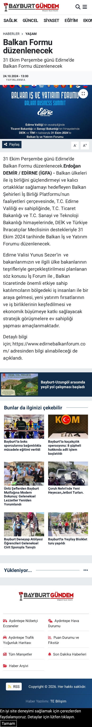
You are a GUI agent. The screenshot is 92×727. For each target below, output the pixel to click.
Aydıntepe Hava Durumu (63, 623)
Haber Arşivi (18, 666)
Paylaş (14, 144)
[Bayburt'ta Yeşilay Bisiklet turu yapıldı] (68, 524)
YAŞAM (31, 34)
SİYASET (51, 20)
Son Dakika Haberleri (69, 654)
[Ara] (77, 7)
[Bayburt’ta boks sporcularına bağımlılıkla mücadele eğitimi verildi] (24, 426)
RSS (16, 687)
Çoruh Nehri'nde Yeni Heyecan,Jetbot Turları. (66, 490)
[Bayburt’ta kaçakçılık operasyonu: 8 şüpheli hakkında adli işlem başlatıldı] (68, 426)
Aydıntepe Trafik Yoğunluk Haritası (18, 640)
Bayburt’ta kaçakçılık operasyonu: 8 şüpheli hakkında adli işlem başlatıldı (64, 447)
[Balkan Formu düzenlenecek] (46, 112)
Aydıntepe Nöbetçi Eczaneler (20, 623)
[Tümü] (86, 570)
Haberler (11, 34)
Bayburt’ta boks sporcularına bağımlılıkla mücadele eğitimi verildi (22, 445)
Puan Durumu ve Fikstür (63, 640)
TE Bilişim (58, 701)
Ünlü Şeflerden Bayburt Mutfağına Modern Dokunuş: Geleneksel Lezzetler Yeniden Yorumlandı (21, 496)
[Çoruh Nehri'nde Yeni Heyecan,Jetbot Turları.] (68, 473)
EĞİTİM (71, 20)
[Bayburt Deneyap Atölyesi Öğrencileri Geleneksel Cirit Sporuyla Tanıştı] (24, 524)
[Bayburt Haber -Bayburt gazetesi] (31, 7)
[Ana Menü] (85, 7)
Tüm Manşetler (20, 654)
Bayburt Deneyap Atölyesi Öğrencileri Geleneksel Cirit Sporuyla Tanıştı (23, 543)
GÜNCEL (30, 20)
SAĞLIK (10, 20)
